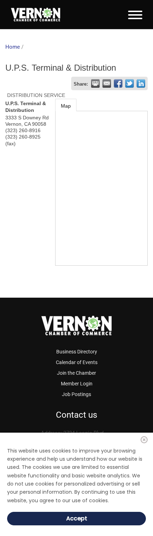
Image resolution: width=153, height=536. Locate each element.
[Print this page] (95, 83)
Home (12, 47)
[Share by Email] (106, 83)
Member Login (77, 383)
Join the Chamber (76, 373)
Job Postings (76, 394)
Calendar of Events (76, 362)
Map (66, 106)
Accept (76, 518)
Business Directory (76, 351)
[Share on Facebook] (118, 83)
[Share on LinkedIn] (141, 83)
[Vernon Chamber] (35, 14)
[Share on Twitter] (129, 83)
